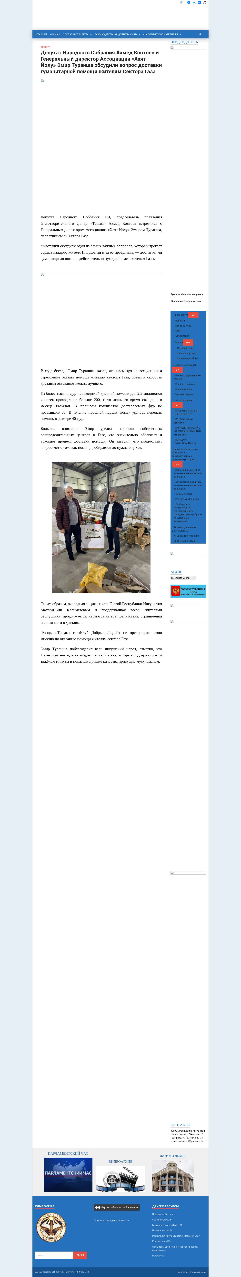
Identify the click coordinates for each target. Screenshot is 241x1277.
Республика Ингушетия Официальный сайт (176, 1236)
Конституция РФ (161, 1241)
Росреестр (158, 1255)
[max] (199, 2)
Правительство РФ (162, 1230)
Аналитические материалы (160, 34)
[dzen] (204, 2)
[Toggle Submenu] (193, 315)
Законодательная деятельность (116, 34)
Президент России (162, 1214)
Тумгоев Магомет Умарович (187, 294)
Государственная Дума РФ (167, 1225)
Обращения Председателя (186, 301)
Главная (41, 34)
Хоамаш (55, 34)
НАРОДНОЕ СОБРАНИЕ (91, 10)
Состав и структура (76, 34)
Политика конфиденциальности (111, 1220)
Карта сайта (182, 1272)
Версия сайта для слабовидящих (119, 1207)
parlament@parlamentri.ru (192, 1141)
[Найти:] (61, 1255)
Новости (45, 47)
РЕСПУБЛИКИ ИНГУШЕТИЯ (96, 16)
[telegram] (188, 2)
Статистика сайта (198, 1272)
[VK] (194, 2)
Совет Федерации (162, 1219)
